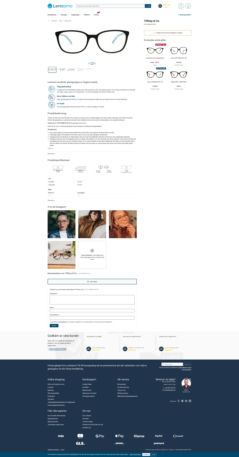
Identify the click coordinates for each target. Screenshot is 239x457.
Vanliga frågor (87, 384)
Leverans (50, 387)
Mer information (135, 454)
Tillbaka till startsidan (53, 449)
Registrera (187, 364)
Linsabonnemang (123, 387)
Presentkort (51, 396)
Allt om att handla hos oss (56, 384)
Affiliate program (122, 393)
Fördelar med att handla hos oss (92, 424)
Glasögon (54, 21)
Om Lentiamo (86, 415)
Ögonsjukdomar (53, 418)
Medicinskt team (53, 421)
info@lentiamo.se (170, 390)
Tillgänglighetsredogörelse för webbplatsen (61, 402)
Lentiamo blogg (87, 421)
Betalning (51, 390)
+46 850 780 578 (170, 387)
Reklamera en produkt (89, 393)
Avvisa (153, 454)
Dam (60, 21)
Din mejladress (54, 315)
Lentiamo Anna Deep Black (155, 58)
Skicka (54, 326)
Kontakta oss (86, 427)
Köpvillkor (51, 399)
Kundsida (85, 387)
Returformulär (86, 390)
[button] (52, 70)
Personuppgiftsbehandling (56, 405)
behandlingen (63, 322)
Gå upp (62, 449)
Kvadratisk (80, 193)
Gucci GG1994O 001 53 (179, 58)
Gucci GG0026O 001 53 (155, 82)
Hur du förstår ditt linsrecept (56, 415)
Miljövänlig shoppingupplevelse (127, 396)
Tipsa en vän (121, 390)
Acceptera (146, 454)
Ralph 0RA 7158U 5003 (178, 82)
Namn (52, 307)
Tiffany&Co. (67, 21)
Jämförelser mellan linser (56, 424)
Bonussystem (121, 384)
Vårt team (85, 418)
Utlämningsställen (53, 393)
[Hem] (48, 20)
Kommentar (54, 293)
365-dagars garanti (88, 396)
